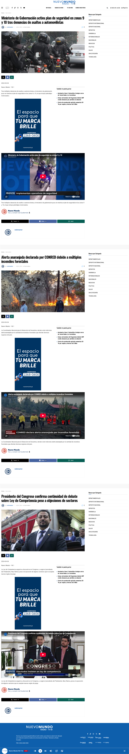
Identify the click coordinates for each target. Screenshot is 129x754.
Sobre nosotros (80, 8)
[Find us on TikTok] (15, 7)
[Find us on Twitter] (21, 7)
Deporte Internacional (96, 23)
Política (91, 47)
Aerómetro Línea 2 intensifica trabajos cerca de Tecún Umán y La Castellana (71, 94)
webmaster (10, 27)
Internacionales (94, 37)
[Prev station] (45, 751)
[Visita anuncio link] (43, 125)
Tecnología (92, 57)
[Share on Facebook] (7, 77)
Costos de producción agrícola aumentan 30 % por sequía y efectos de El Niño (70, 103)
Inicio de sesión (115, 8)
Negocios (92, 43)
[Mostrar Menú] (2, 7)
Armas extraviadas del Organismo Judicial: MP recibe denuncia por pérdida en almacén (71, 99)
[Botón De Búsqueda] (107, 7)
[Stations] (62, 751)
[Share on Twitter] (3, 77)
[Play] (40, 751)
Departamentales (94, 20)
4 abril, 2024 (19, 27)
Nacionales (8, 13)
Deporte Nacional (94, 27)
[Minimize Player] (124, 751)
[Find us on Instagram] (18, 7)
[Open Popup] (56, 751)
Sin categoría (93, 54)
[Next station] (35, 751)
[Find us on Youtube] (24, 7)
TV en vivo (70, 8)
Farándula (92, 33)
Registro (125, 8)
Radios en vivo (59, 8)
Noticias (48, 8)
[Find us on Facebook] (12, 7)
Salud (91, 50)
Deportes (92, 30)
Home (2, 13)
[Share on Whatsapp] (12, 77)
